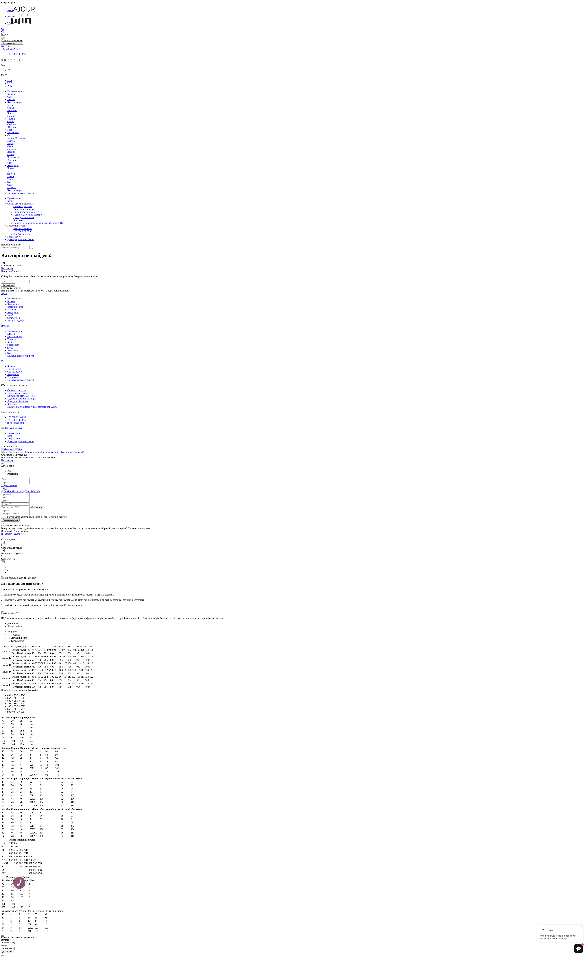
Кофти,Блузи (11, 142)
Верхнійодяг (11, 161)
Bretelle (11, 16)
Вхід (4, 488)
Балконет (12, 110)
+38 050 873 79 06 (16, 54)
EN (9, 70)
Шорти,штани (11, 153)
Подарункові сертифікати (20, 193)
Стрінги (11, 124)
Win (9, 23)
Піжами (11, 99)
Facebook (18, 491)
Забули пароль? (9, 485)
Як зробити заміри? (11, 534)
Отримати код (37, 507)
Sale (9, 182)
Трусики (11, 118)
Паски (10, 176)
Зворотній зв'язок (16, 225)
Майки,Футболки (16, 138)
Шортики (12, 127)
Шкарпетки (13, 374)
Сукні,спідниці (11, 147)
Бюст (14, 631)
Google (36, 491)
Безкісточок (11, 114)
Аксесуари (12, 165)
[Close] (2, 463)
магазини (6, 46)
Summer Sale (13, 318)
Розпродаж (13, 377)
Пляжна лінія (14, 369)
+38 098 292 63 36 (10, 48)
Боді (9, 129)
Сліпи (10, 121)
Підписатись (8, 285)
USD (9, 83)
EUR (9, 80)
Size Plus (11, 309)
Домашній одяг (15, 307)
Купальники (13, 304)
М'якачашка (10, 106)
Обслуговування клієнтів (20, 203)
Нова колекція (14, 91)
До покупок (7, 951)
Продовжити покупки (12, 43)
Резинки (11, 179)
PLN (9, 86)
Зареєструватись (10, 520)
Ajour (10, 10)
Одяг (10, 96)
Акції (10, 315)
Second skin (13, 132)
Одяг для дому (14, 371)
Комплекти (13, 157)
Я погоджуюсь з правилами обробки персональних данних (36, 517)
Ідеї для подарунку (17, 320)
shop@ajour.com (15, 422)
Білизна (11, 94)
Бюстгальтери (14, 102)
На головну (7, 268)
